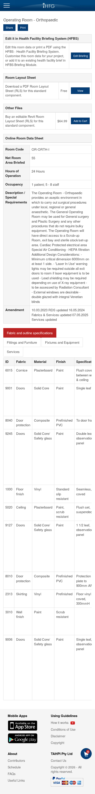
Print (23, 27)
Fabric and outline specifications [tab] (30, 332)
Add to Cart (80, 121)
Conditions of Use (63, 729)
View (80, 90)
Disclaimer (58, 736)
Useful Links (16, 780)
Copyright (57, 742)
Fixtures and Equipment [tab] (62, 342)
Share (9, 27)
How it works (60, 722)
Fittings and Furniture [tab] (22, 342)
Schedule (14, 767)
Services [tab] (13, 351)
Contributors (16, 760)
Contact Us (58, 760)
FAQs (11, 773)
